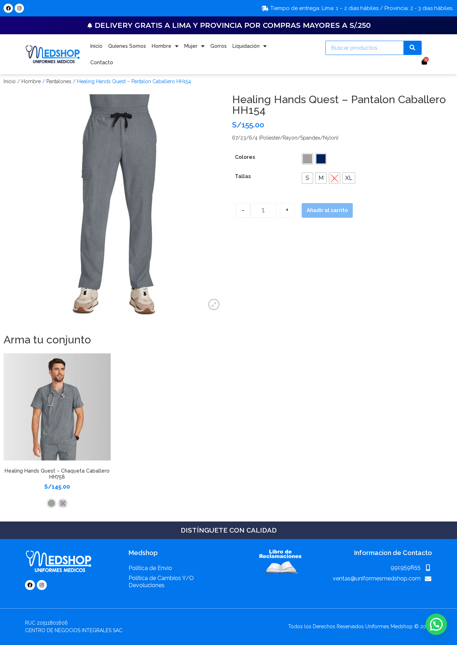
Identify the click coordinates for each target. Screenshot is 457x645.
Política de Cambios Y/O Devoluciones (161, 582)
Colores (245, 157)
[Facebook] (8, 8)
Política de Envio (150, 568)
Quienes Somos (127, 46)
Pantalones (58, 81)
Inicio (96, 46)
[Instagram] (19, 8)
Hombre (161, 46)
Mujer (190, 46)
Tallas (243, 176)
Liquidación (246, 46)
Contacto (101, 62)
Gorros (218, 46)
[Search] (412, 48)
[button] (307, 158)
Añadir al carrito (327, 210)
